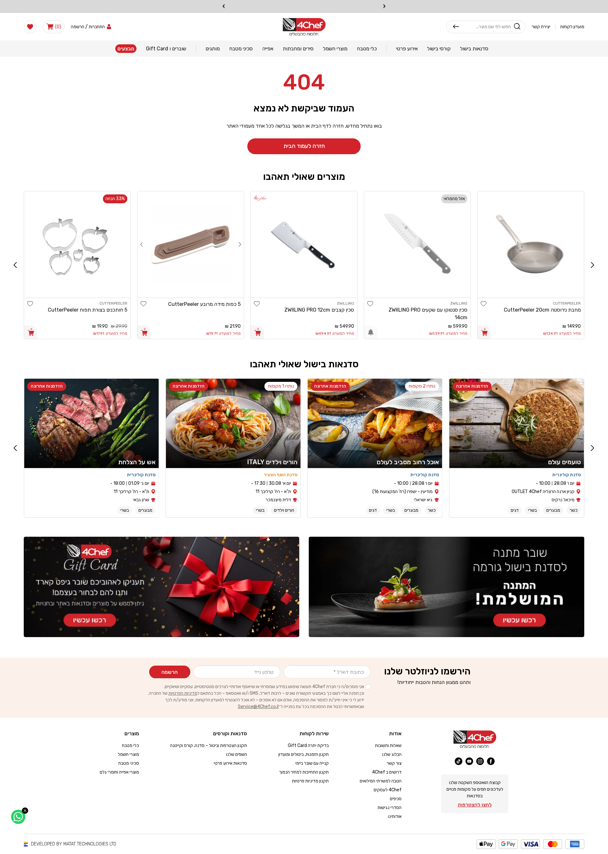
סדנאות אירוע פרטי (230, 763)
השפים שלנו (236, 754)
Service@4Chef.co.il (258, 706)
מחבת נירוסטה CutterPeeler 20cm (542, 310)
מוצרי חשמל (128, 754)
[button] (54, 26)
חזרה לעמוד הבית (304, 145)
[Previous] (240, 244)
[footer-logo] (474, 739)
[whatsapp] (18, 817)
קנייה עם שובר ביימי (312, 763)
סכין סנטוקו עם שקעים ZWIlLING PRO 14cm (428, 313)
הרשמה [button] (77, 26)
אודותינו (395, 816)
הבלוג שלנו (392, 754)
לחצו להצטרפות (475, 805)
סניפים (396, 798)
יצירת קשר (541, 26)
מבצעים (125, 49)
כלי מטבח (130, 745)
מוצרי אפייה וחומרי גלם (119, 772)
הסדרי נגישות (389, 807)
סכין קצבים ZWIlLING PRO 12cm (319, 310)
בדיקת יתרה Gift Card (308, 745)
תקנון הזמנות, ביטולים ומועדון (303, 754)
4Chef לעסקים (388, 790)
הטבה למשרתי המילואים (381, 781)
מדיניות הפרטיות (182, 693)
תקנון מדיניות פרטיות (310, 781)
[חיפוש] (456, 26)
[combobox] (485, 26)
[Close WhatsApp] (25, 810)
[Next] (141, 244)
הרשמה (170, 672)
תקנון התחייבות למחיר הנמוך (304, 772)
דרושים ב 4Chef (387, 772)
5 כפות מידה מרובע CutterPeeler (204, 304)
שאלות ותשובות (388, 745)
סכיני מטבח (128, 763)
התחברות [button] (97, 26)
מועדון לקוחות (572, 26)
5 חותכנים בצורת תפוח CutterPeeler (87, 310)
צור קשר (394, 763)
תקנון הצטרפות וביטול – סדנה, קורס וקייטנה (208, 745)
